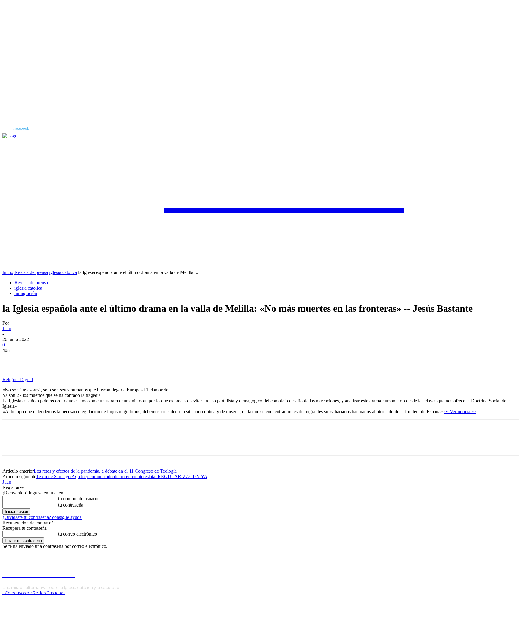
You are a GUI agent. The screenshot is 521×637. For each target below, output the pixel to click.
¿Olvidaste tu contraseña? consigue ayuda (42, 517)
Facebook (21, 128)
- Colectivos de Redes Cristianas (33, 592)
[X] (31, 603)
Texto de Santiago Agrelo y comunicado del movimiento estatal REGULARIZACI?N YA (121, 476)
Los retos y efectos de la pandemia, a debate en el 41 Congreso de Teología (105, 471)
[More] (34, 359)
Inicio (7, 272)
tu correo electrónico (77, 533)
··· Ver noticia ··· (460, 411)
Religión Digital (17, 379)
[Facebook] (5, 128)
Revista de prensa (31, 272)
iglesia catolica (63, 272)
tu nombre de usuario (78, 498)
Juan (6, 328)
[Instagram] (12, 603)
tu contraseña (70, 504)
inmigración (25, 293)
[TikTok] (22, 603)
